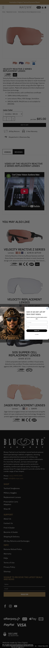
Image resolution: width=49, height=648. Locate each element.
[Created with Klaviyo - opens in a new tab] (24, 340)
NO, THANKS (37, 334)
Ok (35, 646)
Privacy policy (42, 646)
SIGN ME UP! (36, 330)
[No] (47, 646)
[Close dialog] (47, 308)
